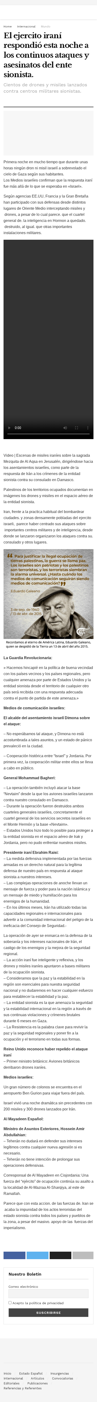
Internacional (26, 26)
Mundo (45, 26)
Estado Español (31, 1373)
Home (8, 26)
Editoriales (12, 1383)
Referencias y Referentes (23, 1388)
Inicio (7, 1373)
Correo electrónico (23, 1286)
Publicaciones (37, 1383)
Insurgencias (59, 1373)
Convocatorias (62, 1378)
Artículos (37, 1378)
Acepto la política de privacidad (38, 1303)
